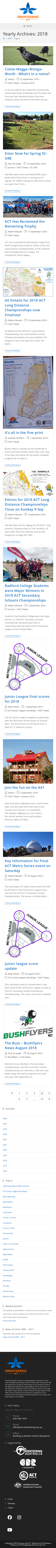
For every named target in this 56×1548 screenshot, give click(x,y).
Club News (25, 1057)
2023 (5, 1134)
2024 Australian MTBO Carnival (16, 1186)
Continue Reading (13, 106)
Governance (8, 1233)
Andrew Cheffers (16, 438)
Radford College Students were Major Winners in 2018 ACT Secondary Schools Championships (27, 593)
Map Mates (7, 1254)
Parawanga (7, 1275)
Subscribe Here (9, 1320)
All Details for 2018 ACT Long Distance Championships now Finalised (25, 307)
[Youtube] (9, 1529)
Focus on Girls (9, 1228)
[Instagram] (19, 1517)
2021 (5, 1144)
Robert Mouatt (15, 231)
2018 (5, 1160)
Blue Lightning (9, 1196)
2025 (5, 1123)
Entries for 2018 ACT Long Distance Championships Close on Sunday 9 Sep (27, 504)
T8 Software (46, 1543)
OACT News (13, 83)
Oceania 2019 (27, 83)
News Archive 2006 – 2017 (14, 1337)
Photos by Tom (39, 1545)
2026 (5, 1118)
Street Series (8, 1291)
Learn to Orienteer (11, 1244)
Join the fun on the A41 (25, 787)
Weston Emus (9, 1296)
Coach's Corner (9, 1217)
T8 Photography (25, 1545)
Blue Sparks (8, 1202)
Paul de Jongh (14, 163)
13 (41, 1099)
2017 (5, 1165)
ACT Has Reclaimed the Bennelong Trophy (25, 224)
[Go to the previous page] (12, 1093)
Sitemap (11, 1503)
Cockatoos (7, 1223)
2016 (5, 1171)
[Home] (4, 38)
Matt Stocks (13, 706)
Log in (10, 1507)
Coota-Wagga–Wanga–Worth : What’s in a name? (27, 71)
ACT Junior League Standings (22, 710)
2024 (5, 1129)
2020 (5, 1150)
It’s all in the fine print (24, 432)
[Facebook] (9, 1517)
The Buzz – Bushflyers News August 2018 (23, 1045)
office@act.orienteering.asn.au (27, 1427)
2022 (5, 1139)
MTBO (5, 1259)
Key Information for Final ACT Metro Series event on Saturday (28, 865)
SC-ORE (33, 167)
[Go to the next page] (49, 1099)
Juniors (11, 167)
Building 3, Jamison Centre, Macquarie (31, 1435)
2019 (5, 1155)
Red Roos (7, 1280)
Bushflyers (13, 1057)
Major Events (8, 1249)
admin (11, 79)
